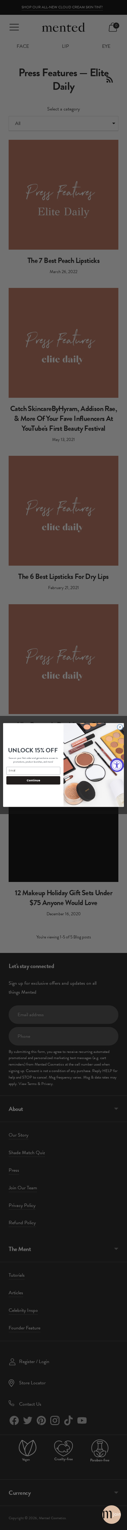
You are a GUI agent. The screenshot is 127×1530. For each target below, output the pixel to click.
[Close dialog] (120, 727)
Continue (33, 780)
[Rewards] (111, 1514)
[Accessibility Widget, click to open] (117, 765)
